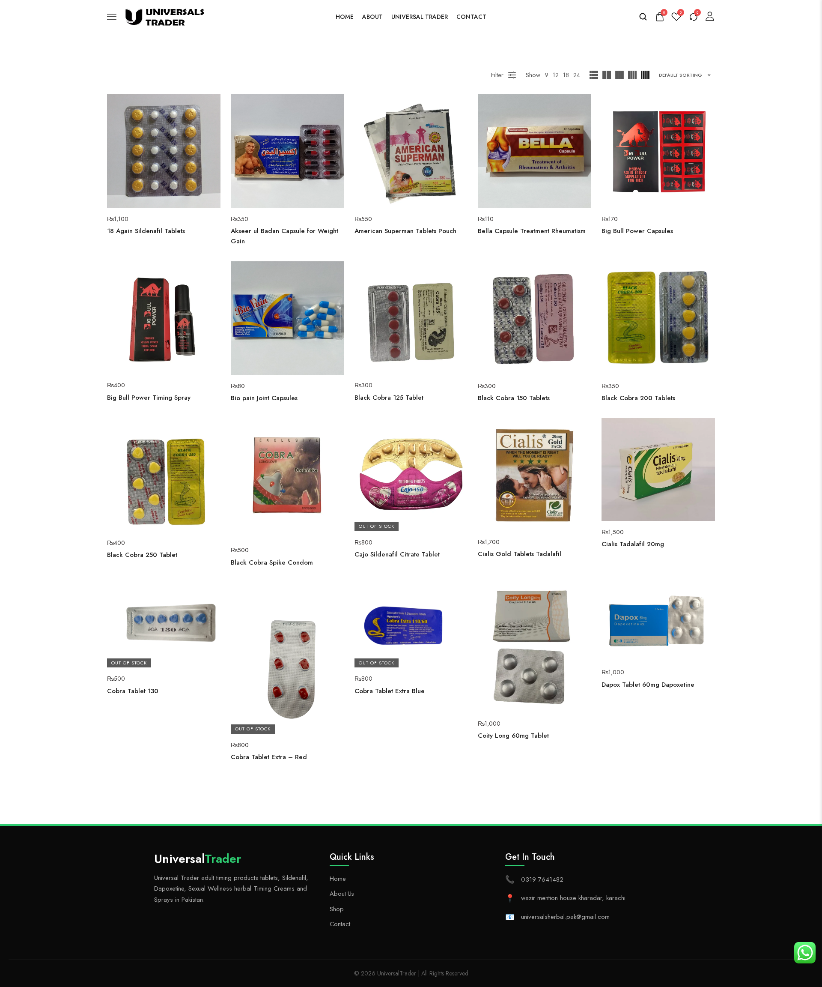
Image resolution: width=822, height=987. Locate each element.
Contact (471, 17)
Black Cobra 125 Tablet (388, 397)
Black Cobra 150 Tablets (514, 398)
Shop (337, 908)
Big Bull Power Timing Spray (149, 397)
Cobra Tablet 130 (132, 691)
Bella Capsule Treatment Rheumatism (532, 231)
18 (566, 74)
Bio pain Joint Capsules (264, 398)
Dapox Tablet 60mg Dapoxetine (648, 684)
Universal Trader (419, 17)
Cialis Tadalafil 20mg (633, 544)
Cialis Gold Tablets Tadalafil (519, 554)
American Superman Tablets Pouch (405, 231)
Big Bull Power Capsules (637, 231)
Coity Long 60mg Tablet (513, 735)
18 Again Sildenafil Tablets (146, 231)
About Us (342, 893)
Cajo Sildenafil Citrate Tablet (397, 554)
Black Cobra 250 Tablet (142, 554)
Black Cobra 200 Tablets (638, 398)
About (372, 17)
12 (556, 74)
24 (576, 74)
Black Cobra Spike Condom (272, 562)
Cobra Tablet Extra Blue (389, 691)
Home (345, 17)
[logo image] (166, 15)
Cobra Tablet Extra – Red (269, 757)
